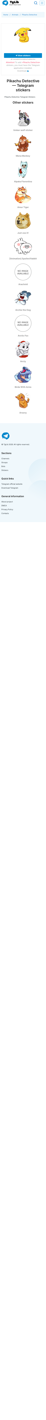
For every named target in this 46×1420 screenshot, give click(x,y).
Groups (4, 462)
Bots (3, 466)
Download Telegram (9, 488)
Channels (5, 458)
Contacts (5, 513)
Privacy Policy (7, 509)
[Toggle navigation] (42, 3)
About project (7, 502)
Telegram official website (11, 484)
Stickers (4, 470)
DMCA (4, 505)
